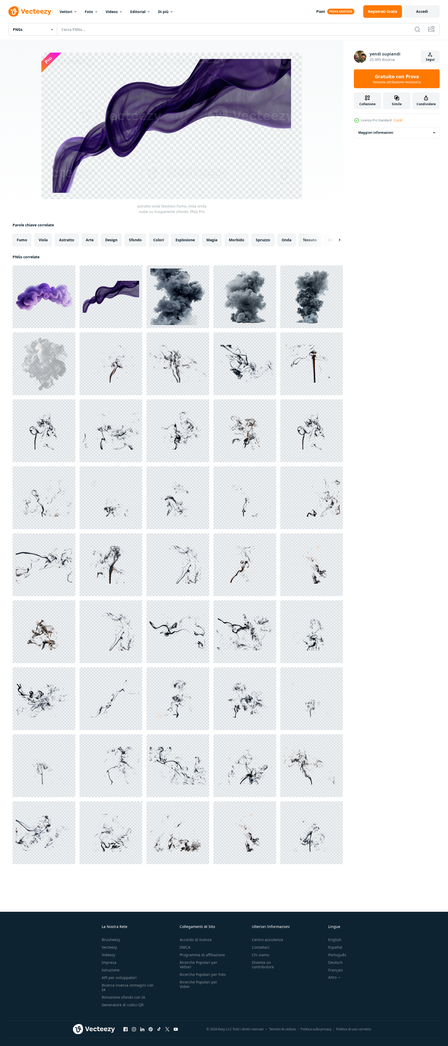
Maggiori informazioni (375, 132)
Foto (89, 11)
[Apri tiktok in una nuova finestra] (159, 1029)
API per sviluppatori (119, 977)
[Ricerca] (417, 29)
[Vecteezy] (29, 11)
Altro (332, 977)
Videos (112, 11)
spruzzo (263, 239)
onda (286, 239)
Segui (430, 59)
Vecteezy (109, 947)
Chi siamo (260, 954)
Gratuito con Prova (397, 78)
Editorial (137, 11)
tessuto (310, 239)
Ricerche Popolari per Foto (203, 974)
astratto (66, 239)
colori (158, 239)
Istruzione (111, 969)
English (334, 939)
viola (43, 239)
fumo (22, 239)
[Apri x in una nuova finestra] (167, 1029)
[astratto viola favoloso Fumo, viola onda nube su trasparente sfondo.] (44, 296)
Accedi (422, 11)
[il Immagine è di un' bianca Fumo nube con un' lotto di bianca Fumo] (44, 363)
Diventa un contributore (263, 964)
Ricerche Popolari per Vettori (198, 964)
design (111, 239)
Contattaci (261, 947)
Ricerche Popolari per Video (198, 984)
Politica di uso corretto (353, 1029)
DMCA (185, 947)
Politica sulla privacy (316, 1029)
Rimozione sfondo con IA (123, 997)
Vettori (66, 11)
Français (335, 969)
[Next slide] (335, 240)
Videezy (108, 954)
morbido (236, 239)
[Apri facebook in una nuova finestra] (125, 1029)
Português (337, 954)
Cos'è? (398, 120)
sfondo (135, 239)
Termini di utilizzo (282, 1029)
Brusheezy (111, 939)
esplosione (185, 239)
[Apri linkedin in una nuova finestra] (142, 1029)
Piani (320, 11)
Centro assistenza (267, 939)
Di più (163, 11)
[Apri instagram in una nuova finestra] (134, 1029)
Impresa (109, 962)
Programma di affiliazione (202, 954)
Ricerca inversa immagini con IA (128, 987)
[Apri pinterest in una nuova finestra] (151, 1029)
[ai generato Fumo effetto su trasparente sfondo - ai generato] (177, 296)
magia (211, 239)
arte (90, 239)
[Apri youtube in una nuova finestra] (176, 1029)
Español (335, 947)
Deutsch (335, 962)
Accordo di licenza (196, 939)
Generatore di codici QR (123, 1004)
